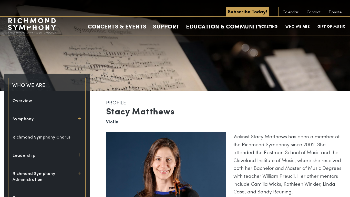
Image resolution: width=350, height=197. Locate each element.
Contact (314, 12)
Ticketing (268, 26)
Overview (22, 100)
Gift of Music (331, 26)
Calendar (290, 12)
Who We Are (297, 26)
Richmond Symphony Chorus (42, 137)
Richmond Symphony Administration (34, 176)
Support (166, 26)
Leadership (24, 155)
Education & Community (224, 26)
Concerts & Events (117, 26)
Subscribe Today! (247, 11)
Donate (335, 12)
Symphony (23, 119)
